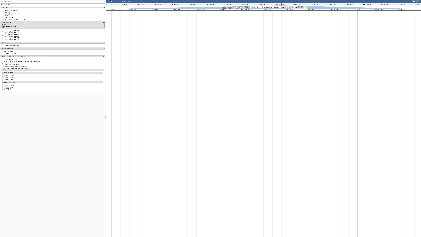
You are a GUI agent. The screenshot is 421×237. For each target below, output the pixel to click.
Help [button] (129, 1)
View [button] (124, 1)
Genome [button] (110, 1)
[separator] (105, 118)
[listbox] (256, 7)
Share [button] (417, 1)
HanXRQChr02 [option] (255, 7)
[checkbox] (292, 8)
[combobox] (274, 7)
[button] (287, 7)
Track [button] (118, 1)
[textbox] (274, 7)
